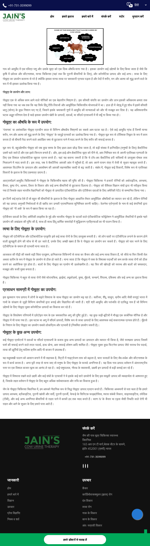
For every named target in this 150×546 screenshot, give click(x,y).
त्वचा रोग (86, 507)
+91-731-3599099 (19, 5)
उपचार (10, 507)
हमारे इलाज (68, 16)
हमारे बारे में (87, 16)
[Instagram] (86, 466)
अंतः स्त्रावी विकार (92, 525)
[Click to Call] (137, 514)
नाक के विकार (89, 513)
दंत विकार (87, 501)
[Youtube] (84, 466)
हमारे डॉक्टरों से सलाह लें (75, 539)
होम (52, 16)
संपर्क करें (106, 16)
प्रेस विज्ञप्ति (13, 513)
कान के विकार (89, 519)
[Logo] (42, 442)
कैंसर (85, 488)
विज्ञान (10, 501)
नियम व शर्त (13, 519)
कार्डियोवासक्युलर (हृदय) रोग (97, 494)
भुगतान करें (138, 16)
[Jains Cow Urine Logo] (14, 17)
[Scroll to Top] (145, 532)
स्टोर (121, 16)
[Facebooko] (88, 466)
